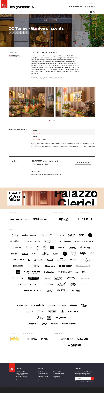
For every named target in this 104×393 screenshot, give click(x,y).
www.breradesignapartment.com (45, 377)
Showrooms (32, 12)
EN (88, 12)
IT (85, 12)
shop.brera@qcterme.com (17, 57)
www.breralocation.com (58, 377)
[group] (31, 104)
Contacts (55, 12)
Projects (41, 12)
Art (40, 77)
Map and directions (83, 162)
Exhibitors (23, 12)
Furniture (35, 77)
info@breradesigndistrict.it (22, 376)
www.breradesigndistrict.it (21, 377)
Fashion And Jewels (48, 77)
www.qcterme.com (15, 55)
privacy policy (90, 381)
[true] (92, 378)
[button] (93, 104)
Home (10, 12)
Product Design (58, 77)
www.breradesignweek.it (43, 373)
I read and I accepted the (81, 381)
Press (48, 12)
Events (16, 12)
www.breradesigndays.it (58, 373)
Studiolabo (80, 390)
